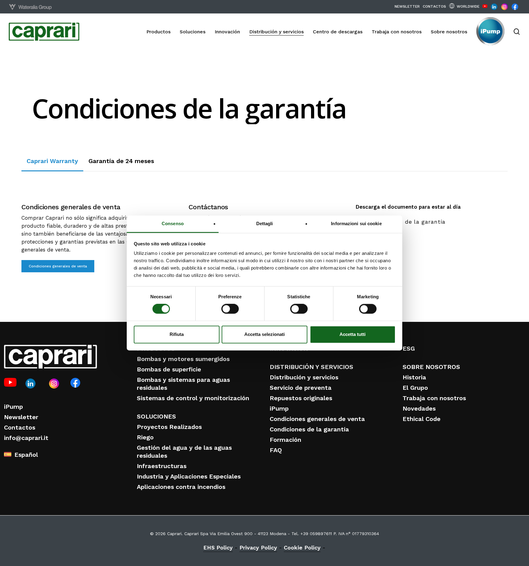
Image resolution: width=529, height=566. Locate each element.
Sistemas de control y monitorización (193, 398)
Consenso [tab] (173, 223)
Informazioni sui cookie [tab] (356, 223)
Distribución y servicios (304, 377)
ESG (409, 348)
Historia (414, 377)
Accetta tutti (353, 334)
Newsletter (21, 417)
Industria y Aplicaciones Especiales (189, 476)
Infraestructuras (161, 466)
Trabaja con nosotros (434, 398)
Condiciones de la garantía (309, 429)
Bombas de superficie (169, 369)
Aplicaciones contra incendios (181, 486)
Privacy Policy (258, 547)
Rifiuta (177, 334)
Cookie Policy (302, 547)
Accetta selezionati (264, 334)
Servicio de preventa (301, 387)
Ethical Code (422, 419)
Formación (285, 439)
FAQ (276, 450)
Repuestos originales (301, 398)
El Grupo (415, 387)
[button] (52, 161)
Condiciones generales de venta (317, 419)
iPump (13, 406)
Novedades (419, 408)
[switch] (230, 309)
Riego (145, 437)
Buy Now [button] (486, 157)
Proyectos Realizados (169, 426)
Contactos (19, 427)
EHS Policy (218, 547)
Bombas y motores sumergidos (183, 359)
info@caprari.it (26, 437)
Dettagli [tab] (264, 223)
